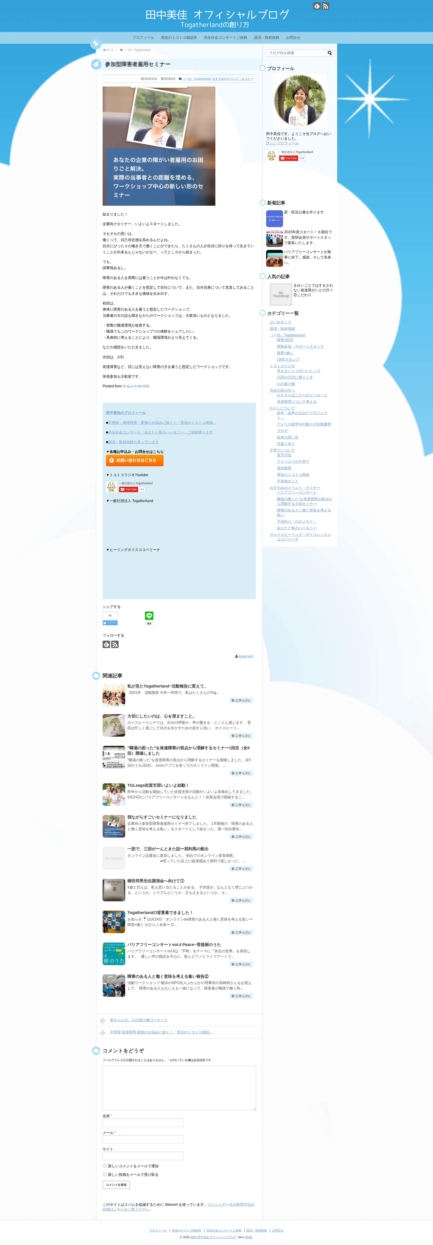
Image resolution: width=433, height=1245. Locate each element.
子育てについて (282, 450)
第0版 (248, 1237)
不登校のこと (288, 481)
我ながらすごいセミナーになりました (161, 817)
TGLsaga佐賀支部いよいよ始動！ (158, 785)
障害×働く (285, 353)
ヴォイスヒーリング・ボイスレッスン (300, 535)
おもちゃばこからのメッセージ (302, 395)
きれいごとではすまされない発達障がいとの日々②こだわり (313, 290)
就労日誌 (284, 455)
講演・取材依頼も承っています (133, 442)
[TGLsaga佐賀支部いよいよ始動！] (114, 794)
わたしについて (282, 408)
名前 (107, 1116)
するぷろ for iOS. (136, 386)
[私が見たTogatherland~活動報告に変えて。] (114, 695)
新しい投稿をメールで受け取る (133, 1174)
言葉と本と (286, 444)
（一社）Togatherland (196, 78)
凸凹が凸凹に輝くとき (295, 377)
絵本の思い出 (288, 437)
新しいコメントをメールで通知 (133, 1166)
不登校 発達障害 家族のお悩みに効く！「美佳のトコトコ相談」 (161, 1032)
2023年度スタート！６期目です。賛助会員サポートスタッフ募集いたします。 (308, 237)
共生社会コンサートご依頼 (225, 37)
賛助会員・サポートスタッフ (300, 346)
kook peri (246, 656)
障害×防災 (285, 340)
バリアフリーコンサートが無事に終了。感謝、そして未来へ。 (307, 257)
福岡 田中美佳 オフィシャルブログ (213, 1237)
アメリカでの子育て (293, 462)
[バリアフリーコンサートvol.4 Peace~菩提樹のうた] (114, 954)
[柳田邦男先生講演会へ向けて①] (114, 890)
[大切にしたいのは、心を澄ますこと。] (114, 725)
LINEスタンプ (288, 359)
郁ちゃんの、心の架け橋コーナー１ (139, 1020)
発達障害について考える (297, 402)
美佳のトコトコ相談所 (179, 37)
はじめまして (280, 322)
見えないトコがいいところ (298, 371)
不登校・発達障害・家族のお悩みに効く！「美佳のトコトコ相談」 (162, 423)
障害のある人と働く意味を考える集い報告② (168, 976)
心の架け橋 (286, 384)
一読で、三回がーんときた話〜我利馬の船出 (168, 849)
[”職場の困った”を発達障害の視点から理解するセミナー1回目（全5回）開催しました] (114, 757)
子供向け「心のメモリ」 (297, 521)
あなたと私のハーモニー (297, 528)
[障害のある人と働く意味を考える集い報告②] (114, 985)
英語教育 (284, 468)
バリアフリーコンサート (297, 492)
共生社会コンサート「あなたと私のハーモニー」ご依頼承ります (160, 432)
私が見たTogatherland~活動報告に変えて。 (167, 686)
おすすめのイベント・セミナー (232, 78)
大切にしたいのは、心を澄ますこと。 (161, 716)
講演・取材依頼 (266, 37)
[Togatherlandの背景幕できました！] (114, 922)
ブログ (282, 431)
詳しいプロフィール (282, 143)
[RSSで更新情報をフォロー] (325, 6)
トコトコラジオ (282, 366)
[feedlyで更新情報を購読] (317, 6)
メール (109, 1133)
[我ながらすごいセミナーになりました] (114, 826)
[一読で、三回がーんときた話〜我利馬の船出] (114, 858)
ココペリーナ (288, 539)
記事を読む (243, 700)
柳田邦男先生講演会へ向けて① (155, 881)
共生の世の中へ (282, 390)
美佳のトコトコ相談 (293, 475)
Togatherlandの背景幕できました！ (160, 912)
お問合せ (293, 37)
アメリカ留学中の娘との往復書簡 (304, 424)
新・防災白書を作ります (304, 212)
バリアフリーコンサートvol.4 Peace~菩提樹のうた (174, 944)
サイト (108, 1149)
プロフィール (143, 37)
